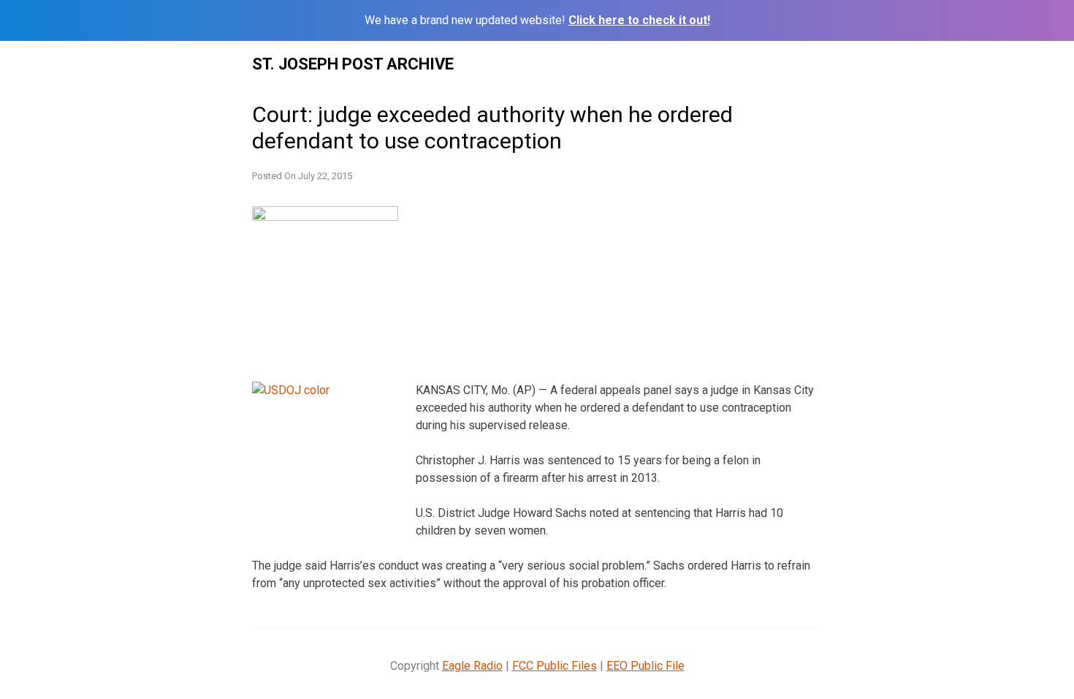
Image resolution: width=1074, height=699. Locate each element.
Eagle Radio (472, 666)
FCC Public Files (554, 666)
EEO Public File (645, 666)
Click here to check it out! (639, 20)
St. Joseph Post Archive (353, 64)
